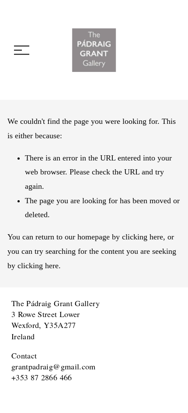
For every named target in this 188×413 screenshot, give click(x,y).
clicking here (142, 236)
